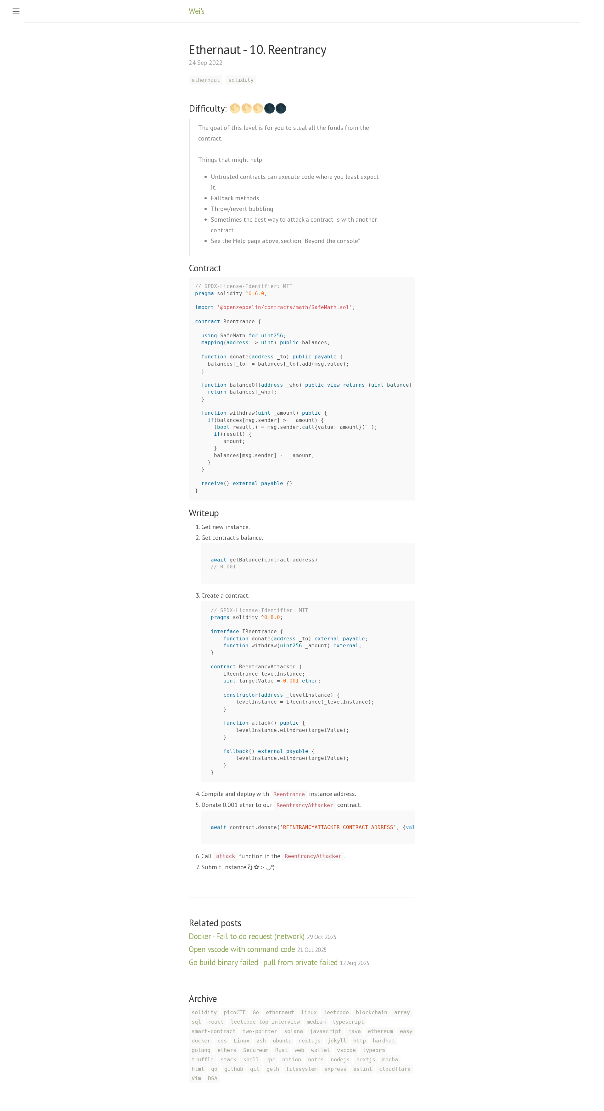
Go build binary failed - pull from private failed (279, 962)
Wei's (196, 11)
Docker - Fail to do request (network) (263, 936)
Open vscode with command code (258, 949)
